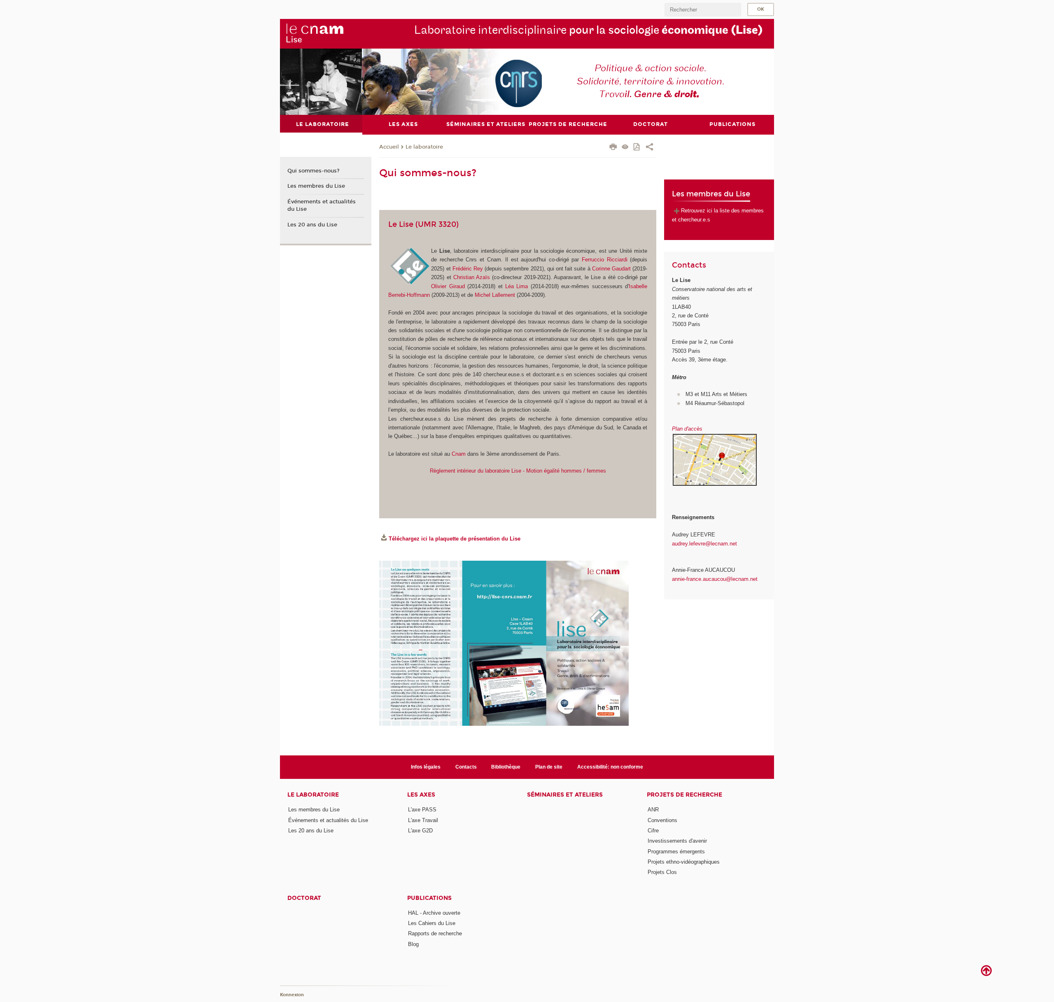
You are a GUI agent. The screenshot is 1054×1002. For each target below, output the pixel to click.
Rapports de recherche (435, 933)
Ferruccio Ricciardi (604, 259)
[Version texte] (625, 147)
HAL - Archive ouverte (434, 913)
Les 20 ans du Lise (312, 224)
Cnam (459, 454)
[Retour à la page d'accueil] (314, 33)
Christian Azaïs (472, 277)
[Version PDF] (637, 147)
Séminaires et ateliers (565, 794)
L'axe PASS (422, 809)
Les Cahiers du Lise (431, 923)
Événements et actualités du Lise (321, 205)
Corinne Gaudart (611, 269)
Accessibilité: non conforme (610, 767)
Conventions (662, 820)
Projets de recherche (684, 794)
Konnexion (292, 994)
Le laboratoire (424, 147)
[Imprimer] (613, 148)
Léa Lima (516, 286)
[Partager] (649, 148)
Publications (429, 898)
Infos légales (426, 767)
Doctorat (304, 898)
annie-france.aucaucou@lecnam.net (715, 579)
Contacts (466, 767)
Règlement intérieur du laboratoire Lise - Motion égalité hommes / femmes (518, 471)
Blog (413, 944)
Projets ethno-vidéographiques (684, 862)
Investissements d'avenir (677, 841)
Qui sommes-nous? (313, 171)
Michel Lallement (495, 295)
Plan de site (548, 767)
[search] (703, 9)
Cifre (653, 830)
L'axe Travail (423, 820)
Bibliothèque (505, 767)
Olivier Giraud (447, 286)
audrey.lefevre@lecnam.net (704, 544)
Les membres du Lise (316, 186)
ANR (653, 809)
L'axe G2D (420, 830)
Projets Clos (662, 872)
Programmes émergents (676, 851)
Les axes (421, 794)
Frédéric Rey (467, 269)
